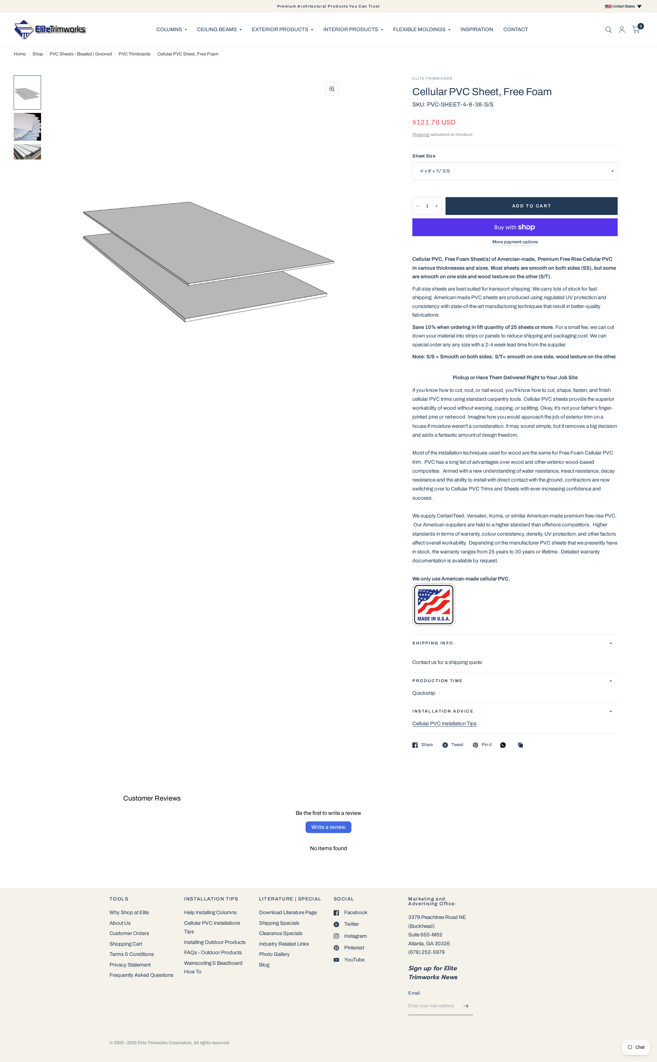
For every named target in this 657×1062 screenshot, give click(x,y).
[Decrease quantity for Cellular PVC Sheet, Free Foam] (418, 206)
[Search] (608, 30)
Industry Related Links (284, 944)
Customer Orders (129, 933)
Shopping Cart (126, 944)
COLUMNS (169, 29)
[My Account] (622, 30)
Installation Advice (443, 711)
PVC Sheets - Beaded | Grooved (81, 54)
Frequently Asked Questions (141, 975)
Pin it (486, 744)
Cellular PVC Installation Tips (444, 723)
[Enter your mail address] (466, 1006)
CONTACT (515, 29)
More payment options (515, 242)
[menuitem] (171, 30)
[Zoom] (332, 89)
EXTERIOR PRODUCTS (280, 29)
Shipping (420, 134)
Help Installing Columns (210, 912)
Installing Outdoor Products (215, 942)
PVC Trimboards (135, 54)
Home (20, 54)
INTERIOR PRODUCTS (350, 29)
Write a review (328, 827)
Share (427, 744)
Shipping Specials (279, 923)
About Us (120, 923)
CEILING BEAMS (217, 29)
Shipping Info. (433, 643)
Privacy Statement (130, 965)
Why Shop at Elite (129, 912)
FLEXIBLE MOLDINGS (419, 29)
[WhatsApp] (504, 745)
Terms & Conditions (132, 954)
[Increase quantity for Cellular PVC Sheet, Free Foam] (436, 206)
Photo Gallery (274, 954)
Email (414, 993)
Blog (264, 965)
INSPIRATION (477, 29)
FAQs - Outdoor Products (213, 952)
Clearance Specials (280, 933)
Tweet (457, 744)
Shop (38, 54)
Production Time (437, 680)
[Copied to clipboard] (522, 745)
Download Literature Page (288, 912)
